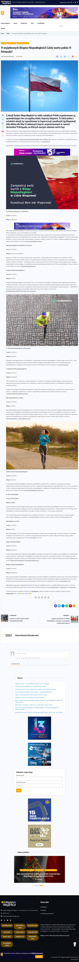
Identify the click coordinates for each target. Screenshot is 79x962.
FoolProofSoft (74, 887)
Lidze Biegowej (45, 132)
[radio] (35, 588)
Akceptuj (39, 956)
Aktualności (20, 855)
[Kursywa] (19, 649)
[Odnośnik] (34, 649)
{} (36, 649)
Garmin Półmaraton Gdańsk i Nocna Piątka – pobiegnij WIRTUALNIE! (33, 683)
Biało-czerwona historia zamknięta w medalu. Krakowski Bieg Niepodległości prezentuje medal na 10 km (39, 692)
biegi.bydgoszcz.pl (65, 572)
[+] (39, 649)
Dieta (32, 14)
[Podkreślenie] (21, 649)
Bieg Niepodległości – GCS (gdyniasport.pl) (18, 409)
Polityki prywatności (37, 953)
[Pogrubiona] (17, 649)
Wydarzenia (24, 14)
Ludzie (20, 860)
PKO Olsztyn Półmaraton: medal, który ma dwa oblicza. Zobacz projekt (34, 696)
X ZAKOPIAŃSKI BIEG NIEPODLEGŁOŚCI (17, 385)
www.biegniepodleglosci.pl (28, 257)
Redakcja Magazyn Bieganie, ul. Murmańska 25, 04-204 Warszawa (20, 838)
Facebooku (63, 578)
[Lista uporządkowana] (26, 649)
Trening (20, 865)
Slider (8, 24)
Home (2, 24)
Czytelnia (32, 854)
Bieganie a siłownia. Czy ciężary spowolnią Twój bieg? (29, 688)
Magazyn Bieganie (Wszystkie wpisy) (27, 626)
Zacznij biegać (40, 14)
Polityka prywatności (48, 842)
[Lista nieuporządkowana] (28, 649)
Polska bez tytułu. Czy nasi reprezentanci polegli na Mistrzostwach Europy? (35, 680)
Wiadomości (32, 866)
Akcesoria (7, 854)
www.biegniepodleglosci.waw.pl (33, 232)
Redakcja (44, 835)
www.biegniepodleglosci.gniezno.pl (34, 481)
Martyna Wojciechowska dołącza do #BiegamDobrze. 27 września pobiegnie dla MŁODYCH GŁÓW (36, 699)
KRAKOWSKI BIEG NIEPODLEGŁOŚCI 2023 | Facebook (21, 282)
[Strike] (24, 649)
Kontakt (3, 19)
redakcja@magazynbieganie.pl (11, 844)
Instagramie (72, 578)
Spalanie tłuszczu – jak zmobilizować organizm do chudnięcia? (27, 2)
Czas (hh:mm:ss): (21, 731)
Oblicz (18, 739)
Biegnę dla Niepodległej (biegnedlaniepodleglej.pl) (25, 551)
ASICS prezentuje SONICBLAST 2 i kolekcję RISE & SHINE (30, 677)
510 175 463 (5, 841)
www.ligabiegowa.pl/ (53, 578)
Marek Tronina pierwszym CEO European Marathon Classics (31, 686)
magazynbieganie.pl (66, 885)
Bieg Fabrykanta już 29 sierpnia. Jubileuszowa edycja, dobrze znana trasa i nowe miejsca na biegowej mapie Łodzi (39, 704)
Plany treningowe (5, 14)
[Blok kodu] (32, 649)
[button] (35, 813)
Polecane (32, 860)
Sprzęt (15, 14)
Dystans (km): (20, 724)
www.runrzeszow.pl (63, 356)
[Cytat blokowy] (30, 649)
